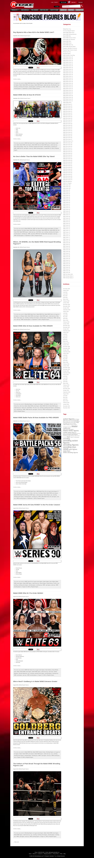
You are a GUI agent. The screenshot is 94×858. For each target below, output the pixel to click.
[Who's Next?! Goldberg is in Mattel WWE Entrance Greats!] (37, 711)
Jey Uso (55, 404)
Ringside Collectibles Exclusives (70, 48)
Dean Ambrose (48, 669)
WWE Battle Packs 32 (68, 64)
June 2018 (65, 315)
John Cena (21, 406)
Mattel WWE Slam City (68, 44)
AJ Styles (56, 228)
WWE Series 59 (66, 218)
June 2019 (65, 294)
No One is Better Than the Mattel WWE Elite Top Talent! (34, 156)
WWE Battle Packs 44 (68, 79)
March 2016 (65, 362)
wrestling (16, 86)
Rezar (15, 146)
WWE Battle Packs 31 (68, 62)
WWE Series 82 (66, 246)
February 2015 (66, 385)
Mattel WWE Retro (67, 41)
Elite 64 (51, 404)
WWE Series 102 (66, 188)
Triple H (72, 437)
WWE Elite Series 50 (67, 146)
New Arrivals (25, 10)
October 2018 (66, 308)
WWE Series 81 (66, 244)
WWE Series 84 (66, 249)
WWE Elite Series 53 (67, 151)
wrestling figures (32, 86)
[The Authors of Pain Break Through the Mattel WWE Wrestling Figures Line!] (37, 793)
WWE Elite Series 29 (67, 107)
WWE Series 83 (66, 248)
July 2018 (65, 313)
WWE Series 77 (66, 237)
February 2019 (66, 301)
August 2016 (66, 353)
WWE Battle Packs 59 (68, 97)
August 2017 (66, 332)
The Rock (65, 437)
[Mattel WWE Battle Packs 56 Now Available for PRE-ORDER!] (37, 447)
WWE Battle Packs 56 (41, 491)
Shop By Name (54, 10)
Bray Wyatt (76, 420)
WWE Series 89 (66, 256)
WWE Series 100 (66, 184)
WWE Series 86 (66, 251)
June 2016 (65, 357)
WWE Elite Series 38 (67, 123)
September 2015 (66, 372)
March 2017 (65, 341)
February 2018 (66, 322)
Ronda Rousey (49, 583)
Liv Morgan (21, 316)
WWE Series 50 (66, 202)
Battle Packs (65, 420)
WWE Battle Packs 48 (68, 81)
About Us (63, 10)
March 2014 (65, 400)
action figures (42, 143)
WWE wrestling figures (38, 148)
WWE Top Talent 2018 (37, 228)
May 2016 (65, 358)
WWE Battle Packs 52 (68, 86)
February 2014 (66, 402)
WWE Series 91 (66, 260)
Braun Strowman (51, 143)
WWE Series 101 (66, 186)
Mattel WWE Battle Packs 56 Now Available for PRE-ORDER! (36, 417)
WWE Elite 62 (20, 148)
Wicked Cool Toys (67, 51)
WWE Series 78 (66, 239)
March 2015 (65, 383)
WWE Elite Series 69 (67, 177)
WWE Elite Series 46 (67, 137)
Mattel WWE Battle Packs (30, 83)
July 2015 (65, 376)
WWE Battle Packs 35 (68, 69)
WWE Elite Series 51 (67, 148)
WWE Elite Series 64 (67, 169)
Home (30, 853)
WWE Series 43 (66, 195)
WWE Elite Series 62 (29, 143)
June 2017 (65, 336)
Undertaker (76, 437)
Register (56, 2)
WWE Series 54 (66, 209)
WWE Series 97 (66, 269)
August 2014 (66, 393)
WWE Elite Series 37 (67, 121)
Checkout (80, 2)
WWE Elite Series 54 (67, 153)
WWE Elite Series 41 (67, 128)
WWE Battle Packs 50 (68, 85)
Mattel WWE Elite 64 (44, 406)
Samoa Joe (24, 407)
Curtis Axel (24, 493)
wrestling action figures (23, 86)
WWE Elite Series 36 (67, 120)
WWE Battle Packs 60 (68, 99)
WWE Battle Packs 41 (68, 76)
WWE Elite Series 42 (67, 130)
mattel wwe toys (47, 85)
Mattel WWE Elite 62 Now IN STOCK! (27, 95)
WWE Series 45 (66, 198)
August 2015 (66, 374)
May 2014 (65, 397)
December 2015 (66, 367)
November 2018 (66, 306)
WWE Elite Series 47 (67, 139)
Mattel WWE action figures (28, 85)
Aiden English (46, 581)
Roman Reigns (20, 146)
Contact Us (79, 10)
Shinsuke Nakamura (23, 673)
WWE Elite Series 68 (67, 176)
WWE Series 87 (66, 253)
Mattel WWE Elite (40, 83)
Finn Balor (24, 230)
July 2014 (65, 395)
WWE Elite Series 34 (67, 116)
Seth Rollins (38, 232)
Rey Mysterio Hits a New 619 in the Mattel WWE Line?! (33, 32)
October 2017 (66, 329)
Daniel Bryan (77, 421)
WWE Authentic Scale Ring (69, 55)
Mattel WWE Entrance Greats (39, 752)
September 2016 (66, 351)
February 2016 (66, 364)
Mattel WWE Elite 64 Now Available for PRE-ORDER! (33, 326)
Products (15, 10)
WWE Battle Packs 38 (68, 72)
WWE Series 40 (66, 190)
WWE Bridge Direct (67, 102)
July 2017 (65, 334)
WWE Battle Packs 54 (68, 90)
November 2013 (66, 407)
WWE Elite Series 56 (67, 155)
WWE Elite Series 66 (67, 172)
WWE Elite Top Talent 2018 (41, 233)
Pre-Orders (34, 10)
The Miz (55, 583)
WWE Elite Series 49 (67, 144)
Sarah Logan (19, 317)
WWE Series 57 (66, 214)
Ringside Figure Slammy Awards (70, 50)
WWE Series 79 (66, 241)
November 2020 (66, 288)
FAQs (61, 853)
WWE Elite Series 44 (67, 134)
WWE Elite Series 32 (67, 113)
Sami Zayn (51, 671)
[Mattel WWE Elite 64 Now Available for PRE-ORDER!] (37, 355)
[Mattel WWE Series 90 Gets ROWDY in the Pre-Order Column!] (37, 534)
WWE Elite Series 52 (67, 149)
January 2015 (66, 386)
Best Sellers (44, 10)
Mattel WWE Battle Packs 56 (20, 494)
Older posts (16, 842)
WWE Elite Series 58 (67, 158)
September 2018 (66, 309)
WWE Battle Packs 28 (68, 57)
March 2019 (65, 299)
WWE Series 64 (66, 227)
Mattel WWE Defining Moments (70, 34)
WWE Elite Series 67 (67, 174)
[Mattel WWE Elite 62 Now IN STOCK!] (37, 109)
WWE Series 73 (66, 230)
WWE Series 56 (66, 213)
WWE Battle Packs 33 (68, 65)
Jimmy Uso (16, 406)
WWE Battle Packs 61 (68, 100)
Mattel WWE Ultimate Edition (69, 46)
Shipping (71, 10)
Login (52, 2)
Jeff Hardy (74, 423)
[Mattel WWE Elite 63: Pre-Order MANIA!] (37, 623)
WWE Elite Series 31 (67, 111)
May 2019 (65, 295)
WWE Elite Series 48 (67, 142)
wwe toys (53, 86)
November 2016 (66, 348)
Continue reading (17, 79)
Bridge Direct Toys (67, 29)
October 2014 (66, 390)
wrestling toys (39, 86)
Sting (25, 146)
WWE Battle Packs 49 (68, 83)
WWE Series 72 (66, 228)
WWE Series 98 (66, 270)
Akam (46, 143)
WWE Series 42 (66, 193)
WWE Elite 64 (29, 409)
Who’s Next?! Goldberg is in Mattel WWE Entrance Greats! (35, 681)
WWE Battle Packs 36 (68, 71)
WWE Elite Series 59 (67, 160)
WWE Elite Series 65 (67, 170)
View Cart (73, 2)
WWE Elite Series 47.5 (68, 141)
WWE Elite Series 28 (67, 106)
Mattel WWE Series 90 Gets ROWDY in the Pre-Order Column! (36, 505)
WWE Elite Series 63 (29, 669)
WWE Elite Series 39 (67, 125)
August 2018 (66, 311)
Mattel (20, 85)
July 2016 (65, 355)
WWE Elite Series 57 (67, 156)
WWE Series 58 (66, 216)
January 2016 (66, 365)
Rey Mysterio (54, 85)
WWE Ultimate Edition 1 (68, 276)
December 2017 (66, 325)
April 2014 (65, 399)
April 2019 (65, 297)
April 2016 (65, 360)
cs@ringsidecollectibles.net (53, 852)
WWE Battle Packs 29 (68, 58)
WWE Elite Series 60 (67, 162)
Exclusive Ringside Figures (69, 30)
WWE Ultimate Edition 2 (68, 277)
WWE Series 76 (66, 235)
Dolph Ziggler (73, 422)
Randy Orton (65, 433)
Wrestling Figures (28, 404)
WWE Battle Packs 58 (68, 95)
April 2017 (65, 339)
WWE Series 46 (66, 200)
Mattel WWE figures (39, 85)
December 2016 (66, 346)
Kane (50, 581)
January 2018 (66, 323)
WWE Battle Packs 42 (68, 78)
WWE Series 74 (66, 232)
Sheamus (65, 435)
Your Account (63, 2)
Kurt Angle (40, 493)
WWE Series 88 (66, 255)
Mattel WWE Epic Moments (69, 39)
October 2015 (66, 371)
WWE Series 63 (66, 225)
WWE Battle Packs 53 (68, 88)
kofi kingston (65, 426)
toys (58, 85)
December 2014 (66, 388)
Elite (77, 422)
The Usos (35, 407)
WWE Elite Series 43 (67, 132)
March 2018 (65, 320)
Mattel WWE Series (49, 83)
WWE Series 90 (28, 581)
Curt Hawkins (46, 404)
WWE (44, 86)
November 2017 (66, 327)
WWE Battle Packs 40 (68, 74)
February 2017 (66, 343)
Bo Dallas (19, 493)
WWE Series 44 (66, 197)
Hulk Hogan (70, 423)
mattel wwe (66, 428)
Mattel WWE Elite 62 (36, 144)
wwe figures (48, 86)
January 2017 (66, 344)
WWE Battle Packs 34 (68, 67)
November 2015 (66, 369)
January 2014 (66, 404)
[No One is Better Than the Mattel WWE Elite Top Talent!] (37, 186)
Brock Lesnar (65, 421)
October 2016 (66, 350)
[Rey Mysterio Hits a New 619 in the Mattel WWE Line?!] (37, 51)
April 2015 (65, 381)
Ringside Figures (27, 35)
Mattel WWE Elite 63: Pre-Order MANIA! (28, 593)
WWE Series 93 (66, 263)
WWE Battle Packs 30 (68, 60)
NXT (76, 432)
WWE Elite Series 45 (67, 135)
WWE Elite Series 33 (67, 114)
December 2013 (66, 406)
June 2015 (65, 378)
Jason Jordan (30, 493)
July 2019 (65, 292)
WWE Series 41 (66, 191)
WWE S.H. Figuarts (67, 183)
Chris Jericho (71, 421)
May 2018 (65, 316)
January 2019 (66, 302)
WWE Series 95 (66, 267)
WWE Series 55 (66, 211)
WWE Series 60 (66, 220)
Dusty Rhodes (55, 669)
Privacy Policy (56, 853)
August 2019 (66, 290)
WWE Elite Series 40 (67, 127)
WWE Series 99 (66, 272)
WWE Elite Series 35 (67, 118)
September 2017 (66, 330)
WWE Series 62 (66, 223)
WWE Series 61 (66, 221)
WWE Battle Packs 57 (68, 93)
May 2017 (65, 337)
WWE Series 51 (66, 204)
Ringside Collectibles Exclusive (74, 433)
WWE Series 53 (66, 207)
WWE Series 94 (66, 265)
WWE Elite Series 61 (67, 163)
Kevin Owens (74, 424)
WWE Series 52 (66, 206)
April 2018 (65, 318)
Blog (65, 853)
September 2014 (66, 392)
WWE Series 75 (66, 234)
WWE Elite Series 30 (67, 109)
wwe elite (33, 233)
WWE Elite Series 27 (67, 104)
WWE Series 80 (66, 242)
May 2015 (65, 379)
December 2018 (66, 304)
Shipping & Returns (48, 853)
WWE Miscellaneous (67, 181)
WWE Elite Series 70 (67, 179)
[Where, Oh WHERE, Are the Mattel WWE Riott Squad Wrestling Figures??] (37, 273)
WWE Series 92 (66, 262)
